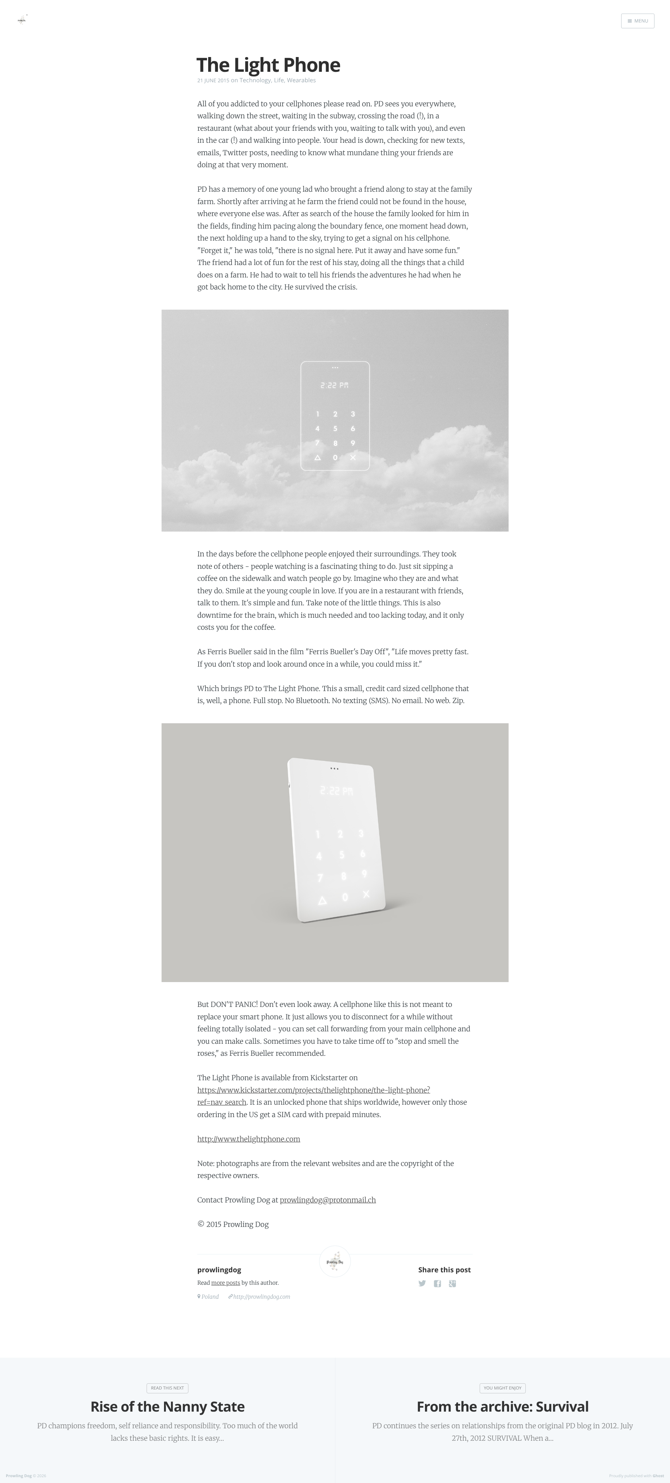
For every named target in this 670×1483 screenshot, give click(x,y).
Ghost (658, 1475)
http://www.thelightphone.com (248, 1139)
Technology (255, 80)
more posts (225, 1282)
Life (279, 80)
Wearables (301, 80)
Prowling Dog (19, 1475)
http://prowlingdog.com (261, 1296)
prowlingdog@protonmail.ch (328, 1199)
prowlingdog (219, 1270)
